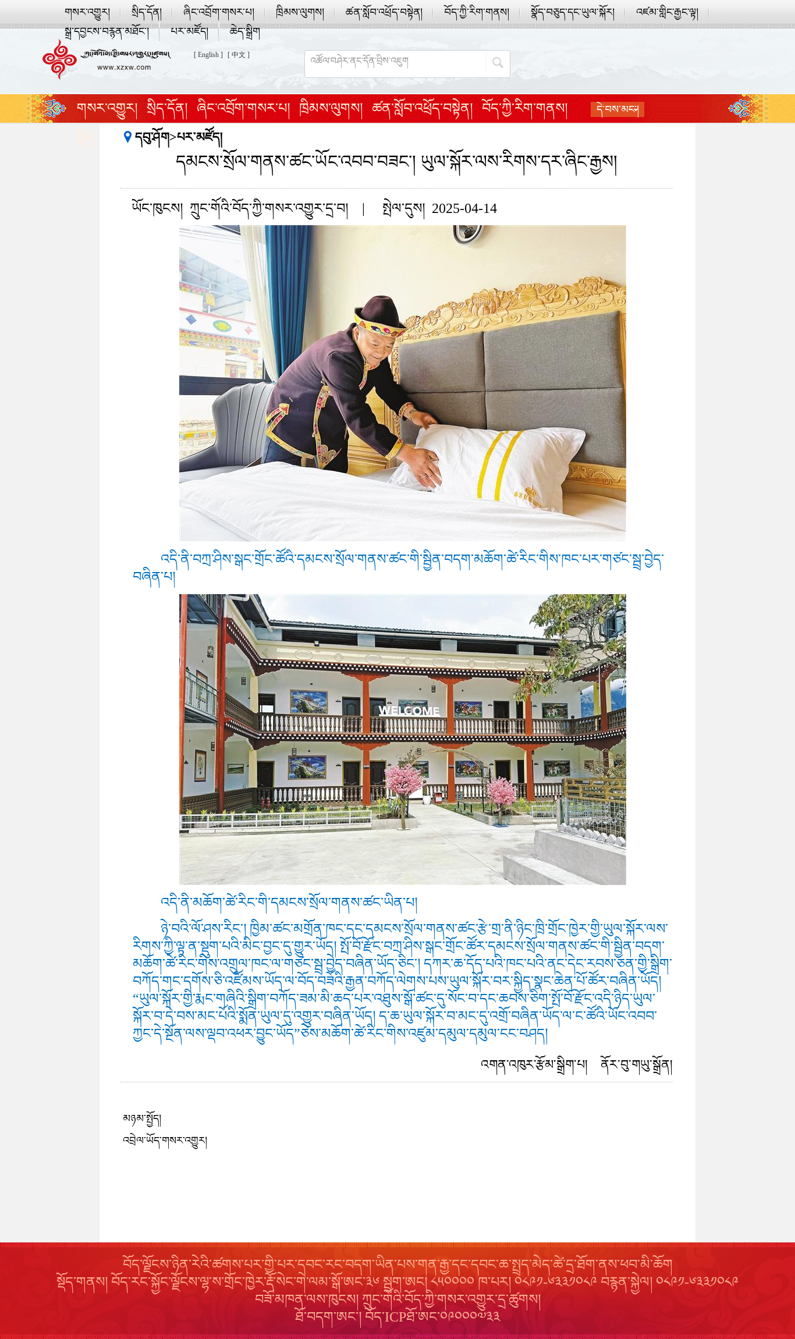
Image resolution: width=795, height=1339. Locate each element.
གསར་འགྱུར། (87, 12)
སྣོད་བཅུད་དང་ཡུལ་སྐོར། (573, 12)
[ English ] (208, 55)
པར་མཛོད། (189, 31)
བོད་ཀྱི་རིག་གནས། (476, 12)
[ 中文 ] (239, 55)
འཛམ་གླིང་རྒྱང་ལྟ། (667, 12)
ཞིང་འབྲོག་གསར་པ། (218, 12)
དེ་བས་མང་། (618, 109)
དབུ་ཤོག (152, 137)
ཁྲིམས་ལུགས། (300, 12)
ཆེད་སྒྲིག (245, 31)
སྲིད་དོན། (147, 12)
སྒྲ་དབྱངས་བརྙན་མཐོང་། (107, 31)
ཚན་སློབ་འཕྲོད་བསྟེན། (384, 12)
